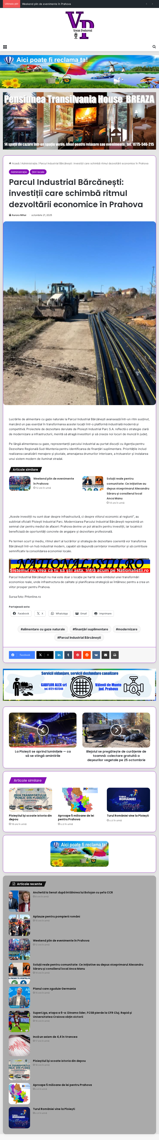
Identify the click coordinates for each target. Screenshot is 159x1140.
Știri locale (38, 171)
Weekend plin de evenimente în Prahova (61, 940)
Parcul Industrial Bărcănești (80, 637)
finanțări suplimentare (91, 629)
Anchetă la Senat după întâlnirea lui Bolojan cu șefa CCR (73, 892)
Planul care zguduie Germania (54, 989)
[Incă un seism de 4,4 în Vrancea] (19, 1045)
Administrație (29, 163)
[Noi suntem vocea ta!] (79, 25)
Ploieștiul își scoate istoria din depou (30, 817)
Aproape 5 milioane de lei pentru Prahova (76, 817)
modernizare (127, 629)
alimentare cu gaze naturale (44, 629)
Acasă (15, 163)
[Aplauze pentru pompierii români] (19, 925)
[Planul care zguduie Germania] (19, 997)
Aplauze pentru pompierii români (56, 916)
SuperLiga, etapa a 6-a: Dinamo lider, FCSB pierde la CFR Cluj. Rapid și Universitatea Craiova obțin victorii (82, 1015)
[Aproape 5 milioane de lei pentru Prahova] (79, 800)
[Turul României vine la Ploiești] (128, 800)
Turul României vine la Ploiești (128, 816)
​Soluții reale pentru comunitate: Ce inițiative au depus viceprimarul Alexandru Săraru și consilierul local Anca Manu (128, 488)
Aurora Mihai (19, 215)
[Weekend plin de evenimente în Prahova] (19, 483)
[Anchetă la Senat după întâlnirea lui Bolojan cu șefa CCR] (19, 901)
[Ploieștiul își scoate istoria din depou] (30, 800)
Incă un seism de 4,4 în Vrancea (55, 1037)
